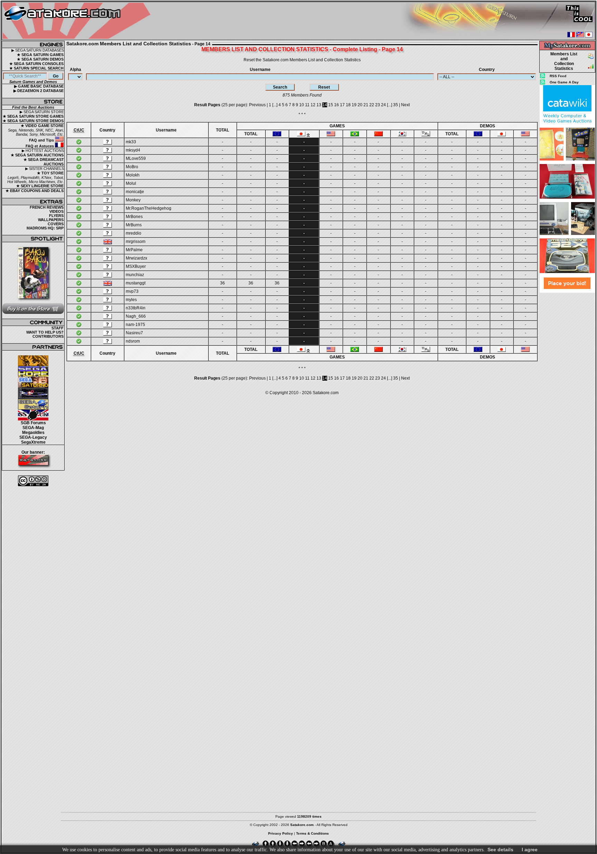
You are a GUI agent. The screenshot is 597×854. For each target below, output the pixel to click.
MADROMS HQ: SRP (45, 228)
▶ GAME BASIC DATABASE (39, 86)
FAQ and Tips (42, 140)
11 (307, 104)
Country (487, 69)
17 (342, 104)
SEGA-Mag (33, 427)
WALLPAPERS (51, 220)
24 (383, 104)
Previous (257, 104)
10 (301, 104)
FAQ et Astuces (40, 146)
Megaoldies (33, 432)
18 (348, 104)
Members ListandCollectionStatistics (563, 61)
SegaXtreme (33, 442)
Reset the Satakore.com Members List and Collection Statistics (302, 59)
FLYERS (56, 216)
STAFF (57, 328)
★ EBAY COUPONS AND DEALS (35, 191)
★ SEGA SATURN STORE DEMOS (33, 121)
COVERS (56, 224)
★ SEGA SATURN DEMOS (40, 59)
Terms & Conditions (312, 833)
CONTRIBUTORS (48, 336)
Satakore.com (326, 392)
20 (360, 104)
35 (395, 104)
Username (260, 69)
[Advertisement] (567, 396)
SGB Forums (33, 422)
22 (371, 104)
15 (330, 104)
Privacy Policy (280, 833)
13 (318, 104)
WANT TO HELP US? (45, 332)
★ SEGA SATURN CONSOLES (36, 64)
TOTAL (222, 130)
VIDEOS (56, 211)
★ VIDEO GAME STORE (42, 126)
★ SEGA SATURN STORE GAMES (33, 116)
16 (336, 104)
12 (313, 104)
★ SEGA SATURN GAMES (40, 55)
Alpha (75, 69)
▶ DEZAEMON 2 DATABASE (38, 91)
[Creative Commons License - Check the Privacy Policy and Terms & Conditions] (33, 480)
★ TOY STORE (50, 173)
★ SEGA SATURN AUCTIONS (37, 155)
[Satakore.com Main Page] (78, 21)
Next (405, 104)
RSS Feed (558, 76)
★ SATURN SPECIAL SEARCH (36, 68)
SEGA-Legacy (33, 437)
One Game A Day (564, 82)
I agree (530, 849)
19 (354, 104)
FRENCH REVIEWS (47, 207)
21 (365, 104)
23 (377, 104)
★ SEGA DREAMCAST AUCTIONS (43, 161)
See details (500, 849)
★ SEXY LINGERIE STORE (40, 186)
